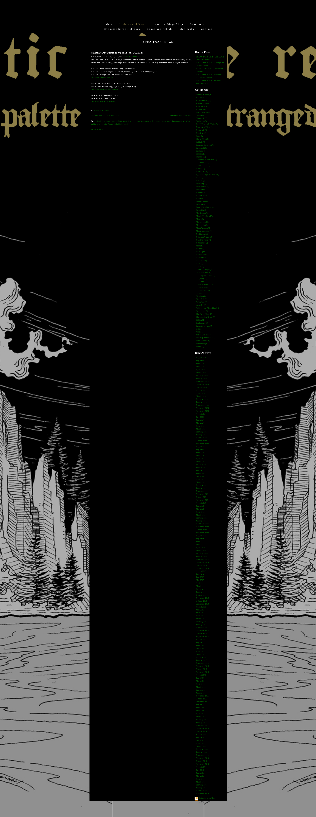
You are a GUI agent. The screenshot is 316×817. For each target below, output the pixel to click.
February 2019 (201, 589)
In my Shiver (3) (202, 186)
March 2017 (201, 654)
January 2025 (201, 402)
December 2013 (202, 755)
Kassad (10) (200, 192)
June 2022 (200, 473)
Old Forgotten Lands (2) (205, 275)
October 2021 (201, 497)
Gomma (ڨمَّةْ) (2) (203, 166)
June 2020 (200, 542)
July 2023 (200, 450)
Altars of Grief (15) (203, 100)
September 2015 (202, 702)
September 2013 (202, 764)
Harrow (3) (200, 169)
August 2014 (201, 734)
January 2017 (201, 660)
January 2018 (201, 625)
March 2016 (201, 687)
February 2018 (201, 622)
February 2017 (201, 657)
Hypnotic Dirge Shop (168, 24)
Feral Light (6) (201, 148)
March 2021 (201, 515)
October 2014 (201, 731)
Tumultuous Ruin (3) (204, 326)
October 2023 (201, 441)
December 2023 (202, 438)
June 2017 (200, 645)
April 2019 (200, 583)
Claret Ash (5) (201, 118)
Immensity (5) (201, 183)
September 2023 (202, 444)
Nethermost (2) (202, 243)
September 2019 (202, 568)
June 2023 (200, 453)
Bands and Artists (160, 28)
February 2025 (201, 399)
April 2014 (200, 743)
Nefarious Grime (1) (204, 237)
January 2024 (201, 435)
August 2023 (201, 447)
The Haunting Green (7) (205, 317)
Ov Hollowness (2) (203, 287)
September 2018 (202, 604)
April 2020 (200, 547)
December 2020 (202, 524)
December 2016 (202, 663)
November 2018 (202, 598)
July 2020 (200, 539)
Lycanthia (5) (201, 210)
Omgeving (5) (201, 278)
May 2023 (200, 455)
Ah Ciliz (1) (200, 97)
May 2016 (200, 681)
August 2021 (201, 503)
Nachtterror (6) (202, 234)
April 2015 (200, 714)
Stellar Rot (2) (201, 302)
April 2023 (200, 458)
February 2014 (201, 749)
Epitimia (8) (200, 142)
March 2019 (201, 586)
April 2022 (200, 479)
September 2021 (202, 500)
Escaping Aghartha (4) (205, 145)
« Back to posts (97, 130)
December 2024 (202, 405)
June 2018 (200, 610)
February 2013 (201, 785)
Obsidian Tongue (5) (204, 269)
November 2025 (202, 384)
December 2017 (202, 628)
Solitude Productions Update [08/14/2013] (117, 52)
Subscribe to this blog (207, 798)
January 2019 (201, 592)
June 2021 (200, 506)
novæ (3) (199, 264)
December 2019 (202, 559)
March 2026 (201, 372)
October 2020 (201, 530)
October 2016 (201, 669)
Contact (206, 28)
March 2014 (201, 746)
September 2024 (202, 411)
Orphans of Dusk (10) (204, 284)
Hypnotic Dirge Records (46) (207, 175)
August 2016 (201, 675)
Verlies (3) (200, 332)
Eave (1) (199, 136)
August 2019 (201, 571)
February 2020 (201, 553)
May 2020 (200, 544)
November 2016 (202, 666)
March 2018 (201, 619)
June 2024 (200, 420)
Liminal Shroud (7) (203, 201)
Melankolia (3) (201, 225)
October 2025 (201, 387)
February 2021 (201, 518)
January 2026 (201, 378)
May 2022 (200, 476)
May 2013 (200, 776)
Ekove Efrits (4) (202, 139)
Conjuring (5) (201, 121)
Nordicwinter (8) (202, 255)
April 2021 (200, 512)
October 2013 (201, 761)
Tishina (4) (200, 320)
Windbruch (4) (201, 344)
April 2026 (200, 369)
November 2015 (202, 696)
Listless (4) (200, 204)
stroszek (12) (201, 305)
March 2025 (201, 396)
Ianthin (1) (200, 178)
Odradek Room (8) (203, 272)
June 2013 (200, 773)
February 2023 (201, 464)
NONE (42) (200, 252)
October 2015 (201, 699)
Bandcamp (197, 24)
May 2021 (200, 509)
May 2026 (200, 366)
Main (109, 24)
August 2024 (201, 414)
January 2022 (201, 488)
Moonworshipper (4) (204, 231)
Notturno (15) (201, 261)
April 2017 (200, 651)
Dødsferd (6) (201, 133)
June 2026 (200, 364)
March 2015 (201, 717)
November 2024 (202, 408)
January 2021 (201, 521)
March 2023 (201, 461)
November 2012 (202, 794)
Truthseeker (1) (202, 323)
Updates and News (132, 24)
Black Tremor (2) (202, 112)
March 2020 (201, 550)
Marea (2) (200, 219)
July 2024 (200, 417)
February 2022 (201, 485)
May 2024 (200, 423)
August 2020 (201, 536)
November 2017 (202, 630)
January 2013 (201, 788)
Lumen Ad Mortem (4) (205, 207)
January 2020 (201, 556)
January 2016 (201, 693)
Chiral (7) (200, 115)
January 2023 (201, 467)
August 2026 (201, 358)
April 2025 (200, 393)
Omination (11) (202, 281)
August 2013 (201, 767)
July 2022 (200, 470)
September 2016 (202, 672)
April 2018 (200, 616)
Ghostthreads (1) (202, 163)
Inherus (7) (200, 189)
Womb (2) (200, 347)
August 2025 (201, 390)
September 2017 (202, 636)
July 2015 (200, 705)
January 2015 (201, 722)
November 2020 (202, 527)
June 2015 (200, 708)
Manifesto (187, 28)
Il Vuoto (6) (200, 180)
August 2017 (201, 639)
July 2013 (200, 770)
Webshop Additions (101, 110)
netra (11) (199, 246)
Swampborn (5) (202, 311)
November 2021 (202, 494)
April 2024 (200, 426)
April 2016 (200, 684)
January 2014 (201, 752)
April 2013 (200, 779)
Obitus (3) (200, 266)
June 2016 (200, 678)
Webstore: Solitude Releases (102, 78)
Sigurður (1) (201, 296)
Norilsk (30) (201, 258)
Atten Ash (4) (201, 106)
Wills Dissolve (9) (203, 341)
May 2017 (200, 648)
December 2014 (202, 725)
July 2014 (200, 737)
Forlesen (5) (200, 154)
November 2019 (202, 562)
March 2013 (201, 782)
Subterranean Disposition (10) (207, 308)
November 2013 (202, 758)
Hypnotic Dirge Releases (122, 28)
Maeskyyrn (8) (201, 213)
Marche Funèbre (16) (204, 216)
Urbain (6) (200, 329)
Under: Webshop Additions (133, 56)
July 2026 (200, 361)
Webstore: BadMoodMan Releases (104, 89)
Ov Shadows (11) (203, 290)
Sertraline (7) (201, 293)
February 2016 (201, 690)
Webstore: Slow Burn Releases (103, 101)
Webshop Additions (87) (205, 338)
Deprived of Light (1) (204, 127)
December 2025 (202, 381)
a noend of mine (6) (203, 94)
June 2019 (200, 577)
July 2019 (200, 574)
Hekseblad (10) (202, 172)
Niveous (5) (200, 249)
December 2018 (202, 595)
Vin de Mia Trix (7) (203, 335)
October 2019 (201, 565)
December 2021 (202, 491)
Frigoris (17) (201, 157)
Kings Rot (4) (201, 195)
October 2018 (201, 601)
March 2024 (201, 429)
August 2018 (201, 607)
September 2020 (202, 533)
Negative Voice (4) (203, 240)
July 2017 (200, 642)
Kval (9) (199, 198)
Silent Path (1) (201, 299)
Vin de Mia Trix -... (182, 115)
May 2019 (200, 580)
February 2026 (201, 375)
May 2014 (200, 740)
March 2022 (201, 482)
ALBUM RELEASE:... (106, 115)
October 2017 (201, 633)
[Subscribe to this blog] (196, 799)
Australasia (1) (201, 109)
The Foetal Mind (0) (204, 314)
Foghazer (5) (201, 151)
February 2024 (201, 432)
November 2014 (202, 728)
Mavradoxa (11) (202, 222)
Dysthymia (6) (201, 130)
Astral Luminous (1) (204, 103)
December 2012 (202, 791)
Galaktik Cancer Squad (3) (206, 160)
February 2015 (201, 719)
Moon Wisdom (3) (203, 228)
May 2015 (200, 711)
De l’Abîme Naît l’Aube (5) (207, 124)
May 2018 (200, 613)
